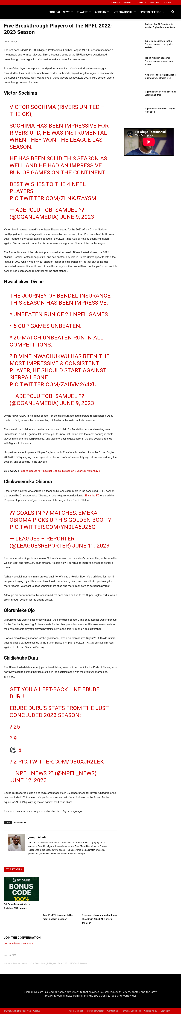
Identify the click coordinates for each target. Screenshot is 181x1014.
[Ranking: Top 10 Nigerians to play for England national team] (133, 31)
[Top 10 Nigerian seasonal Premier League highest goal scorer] (133, 65)
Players (82, 12)
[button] (173, 12)
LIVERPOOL (141, 2)
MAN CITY (154, 2)
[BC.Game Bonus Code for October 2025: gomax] (21, 889)
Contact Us (112, 1010)
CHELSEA (167, 2)
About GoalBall (76, 1010)
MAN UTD (128, 2)
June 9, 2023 (77, 217)
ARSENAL (115, 2)
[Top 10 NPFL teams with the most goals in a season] (60, 894)
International (123, 12)
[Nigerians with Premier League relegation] (133, 116)
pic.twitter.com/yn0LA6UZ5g (52, 527)
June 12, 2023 (28, 780)
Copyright (165, 1010)
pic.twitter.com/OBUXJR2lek (61, 761)
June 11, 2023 (90, 545)
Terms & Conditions (131, 1010)
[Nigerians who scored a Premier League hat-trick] (133, 99)
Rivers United (20, 822)
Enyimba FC (92, 495)
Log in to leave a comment (19, 943)
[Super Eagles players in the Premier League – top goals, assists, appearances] (133, 48)
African (100, 12)
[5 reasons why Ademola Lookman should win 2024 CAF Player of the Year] (99, 894)
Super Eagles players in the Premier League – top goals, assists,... (159, 44)
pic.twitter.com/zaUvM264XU (53, 384)
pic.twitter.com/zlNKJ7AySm (53, 198)
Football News (59, 12)
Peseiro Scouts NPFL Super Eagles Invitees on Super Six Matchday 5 (59, 470)
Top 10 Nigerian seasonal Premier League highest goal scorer (159, 61)
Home (7, 963)
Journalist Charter (95, 1010)
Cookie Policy (150, 1010)
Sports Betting (150, 12)
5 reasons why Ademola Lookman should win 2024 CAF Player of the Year (99, 919)
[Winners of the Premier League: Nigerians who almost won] (133, 82)
